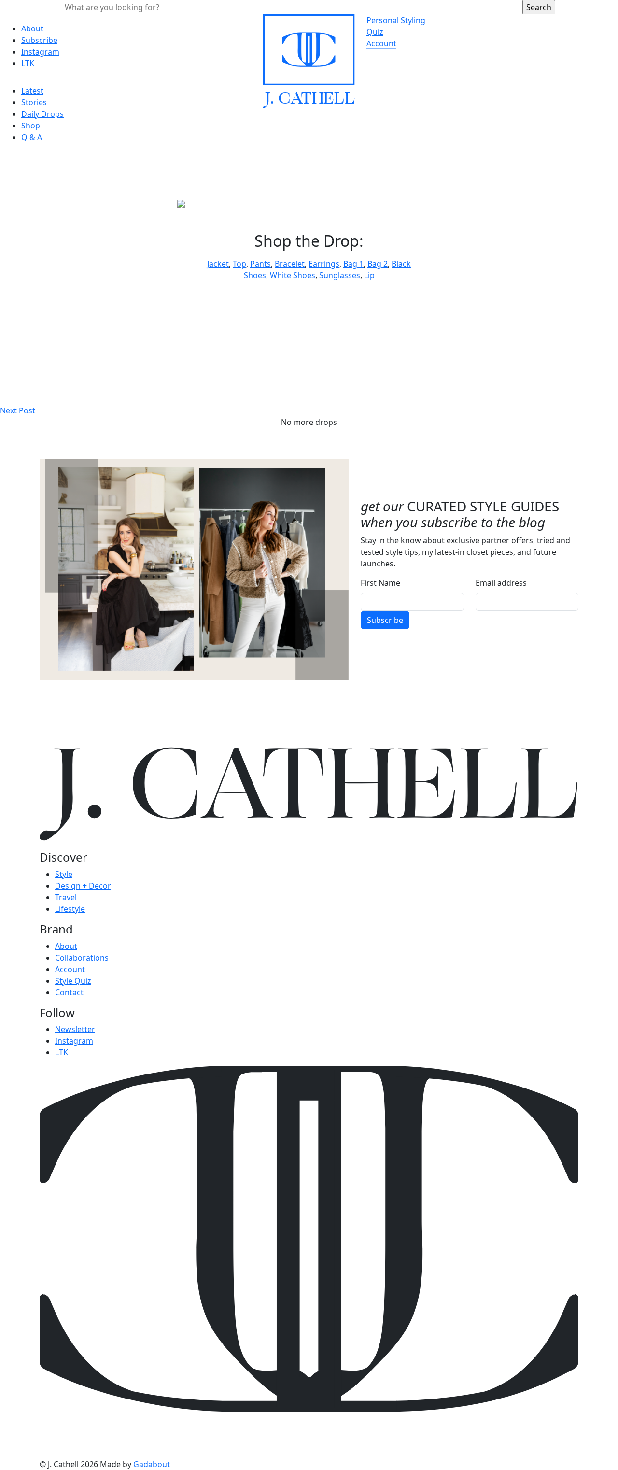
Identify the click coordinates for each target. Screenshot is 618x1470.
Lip (369, 275)
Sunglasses (339, 275)
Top (239, 263)
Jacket (218, 263)
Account (381, 43)
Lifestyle (70, 909)
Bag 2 (377, 263)
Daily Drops (42, 114)
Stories (34, 102)
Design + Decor (83, 885)
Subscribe (39, 40)
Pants (260, 263)
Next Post (17, 410)
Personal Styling (395, 20)
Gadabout (151, 1464)
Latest (32, 90)
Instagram (40, 51)
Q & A (31, 137)
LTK (27, 63)
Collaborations (82, 957)
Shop (30, 125)
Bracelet (290, 263)
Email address (501, 583)
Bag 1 (353, 263)
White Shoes (292, 275)
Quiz (374, 32)
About (32, 28)
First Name (380, 583)
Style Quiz (73, 980)
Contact (69, 992)
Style (63, 874)
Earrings (324, 263)
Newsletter (75, 1029)
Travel (66, 897)
